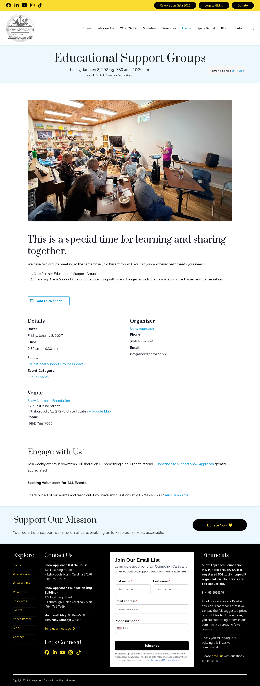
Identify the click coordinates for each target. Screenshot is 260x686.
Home (17, 565)
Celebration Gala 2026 (175, 5)
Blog (16, 628)
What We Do (21, 583)
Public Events (38, 376)
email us (217, 656)
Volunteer (19, 592)
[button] (252, 28)
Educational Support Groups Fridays (55, 363)
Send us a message (58, 628)
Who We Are (21, 574)
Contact (18, 637)
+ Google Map (100, 411)
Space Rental (22, 619)
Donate (243, 5)
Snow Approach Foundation (49, 400)
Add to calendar (49, 301)
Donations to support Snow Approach (185, 463)
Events (17, 610)
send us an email (178, 494)
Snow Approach (142, 328)
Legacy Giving (214, 5)
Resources (20, 601)
